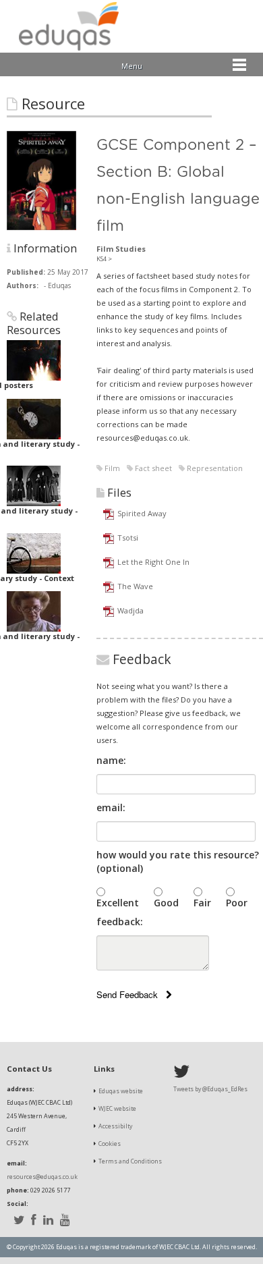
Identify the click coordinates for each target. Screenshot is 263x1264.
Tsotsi (127, 537)
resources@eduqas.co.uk (42, 1177)
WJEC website (117, 1109)
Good (166, 902)
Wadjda (130, 610)
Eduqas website (120, 1091)
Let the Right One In (153, 562)
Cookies (109, 1144)
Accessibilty (115, 1126)
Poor (236, 902)
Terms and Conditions (130, 1161)
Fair (202, 902)
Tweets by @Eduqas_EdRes (210, 1089)
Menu (131, 66)
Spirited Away (142, 513)
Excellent (117, 902)
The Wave (135, 586)
